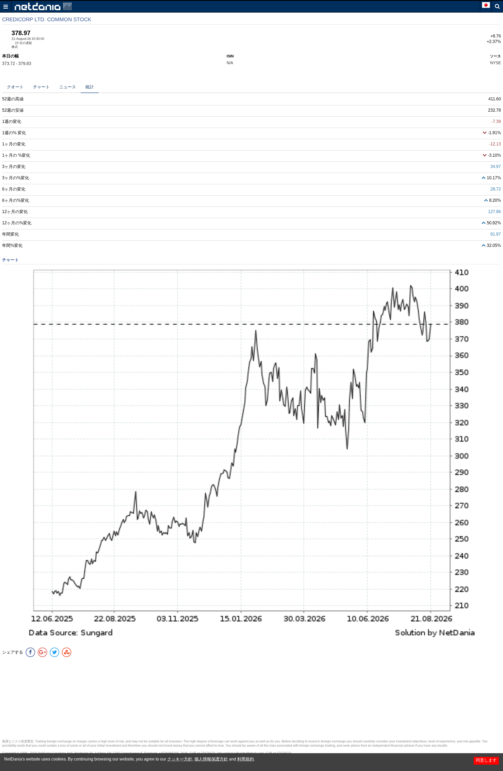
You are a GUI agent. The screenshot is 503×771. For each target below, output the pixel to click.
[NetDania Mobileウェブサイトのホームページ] (43, 6)
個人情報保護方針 (211, 759)
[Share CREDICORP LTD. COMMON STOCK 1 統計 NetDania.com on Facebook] (30, 652)
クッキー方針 (179, 759)
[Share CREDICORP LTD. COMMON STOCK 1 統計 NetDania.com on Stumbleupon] (66, 652)
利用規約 (245, 759)
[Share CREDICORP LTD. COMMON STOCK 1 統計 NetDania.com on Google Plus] (42, 652)
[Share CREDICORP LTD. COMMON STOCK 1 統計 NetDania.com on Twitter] (54, 652)
